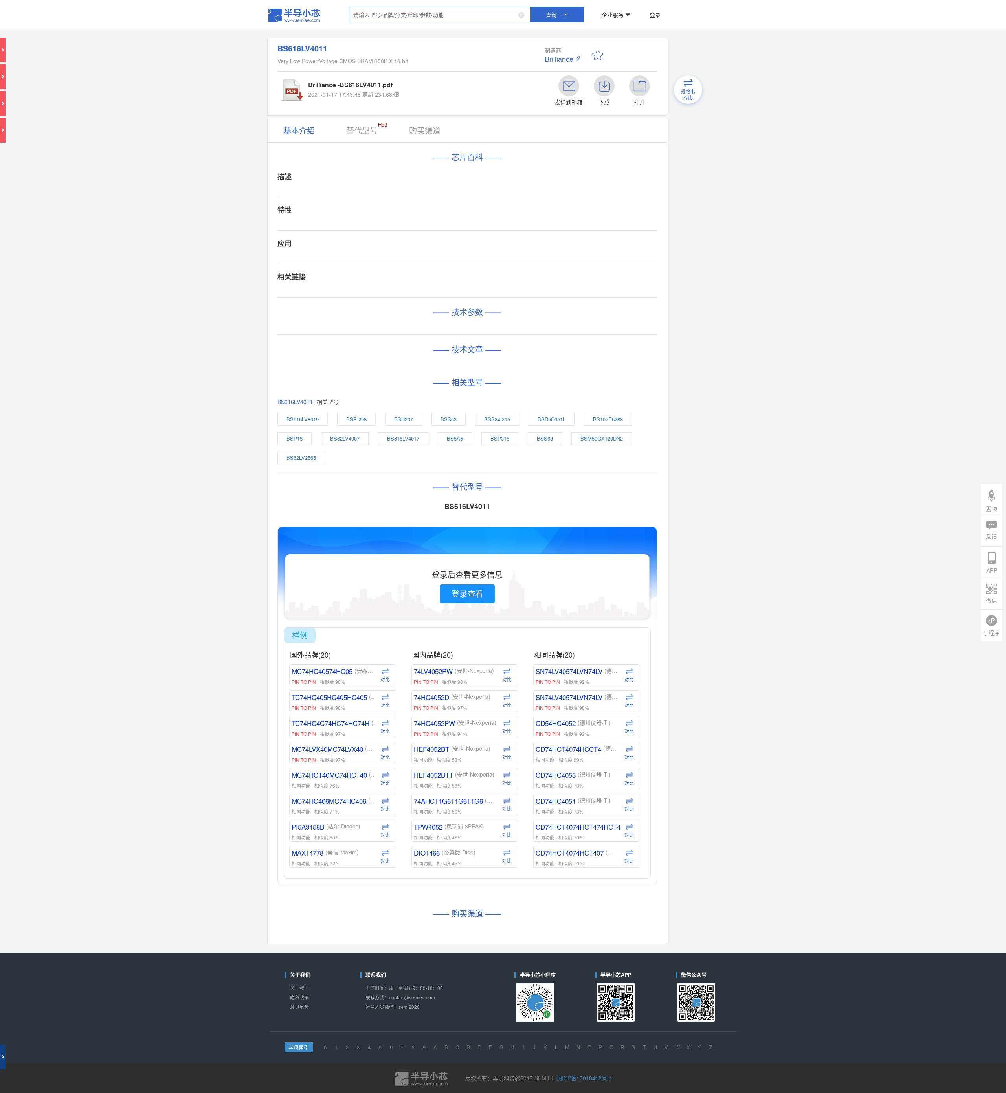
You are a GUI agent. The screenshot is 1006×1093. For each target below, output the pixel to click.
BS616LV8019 (370, 280)
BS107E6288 (577, 280)
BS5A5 (473, 294)
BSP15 (364, 294)
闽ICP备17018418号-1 (556, 721)
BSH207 (438, 280)
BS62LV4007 (399, 294)
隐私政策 (367, 667)
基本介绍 (367, 87)
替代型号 (411, 86)
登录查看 (479, 398)
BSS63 (469, 280)
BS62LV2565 (369, 307)
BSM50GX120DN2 (573, 294)
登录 (604, 9)
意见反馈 (367, 673)
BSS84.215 (502, 280)
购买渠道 (449, 87)
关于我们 (367, 661)
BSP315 (504, 294)
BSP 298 (407, 280)
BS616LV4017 (439, 294)
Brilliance (541, 39)
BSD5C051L (539, 280)
